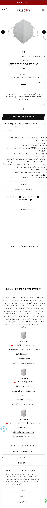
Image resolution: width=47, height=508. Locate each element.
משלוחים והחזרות (23, 189)
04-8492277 (29, 349)
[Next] (3, 32)
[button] (3, 429)
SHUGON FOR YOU (23, 451)
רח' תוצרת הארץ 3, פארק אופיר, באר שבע (24, 423)
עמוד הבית (41, 56)
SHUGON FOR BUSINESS (23, 446)
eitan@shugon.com (23, 358)
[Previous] (44, 32)
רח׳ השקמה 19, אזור (25, 382)
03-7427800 (21, 386)
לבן (23, 87)
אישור (22, 490)
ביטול (22, 496)
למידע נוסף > (8, 130)
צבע (41, 82)
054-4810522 (21, 354)
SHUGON (23, 60)
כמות (42, 105)
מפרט (23, 184)
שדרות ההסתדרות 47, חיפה (25, 345)
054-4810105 (21, 427)
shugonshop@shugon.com (23, 391)
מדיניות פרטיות (12, 484)
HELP (23, 457)
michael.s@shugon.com (23, 432)
